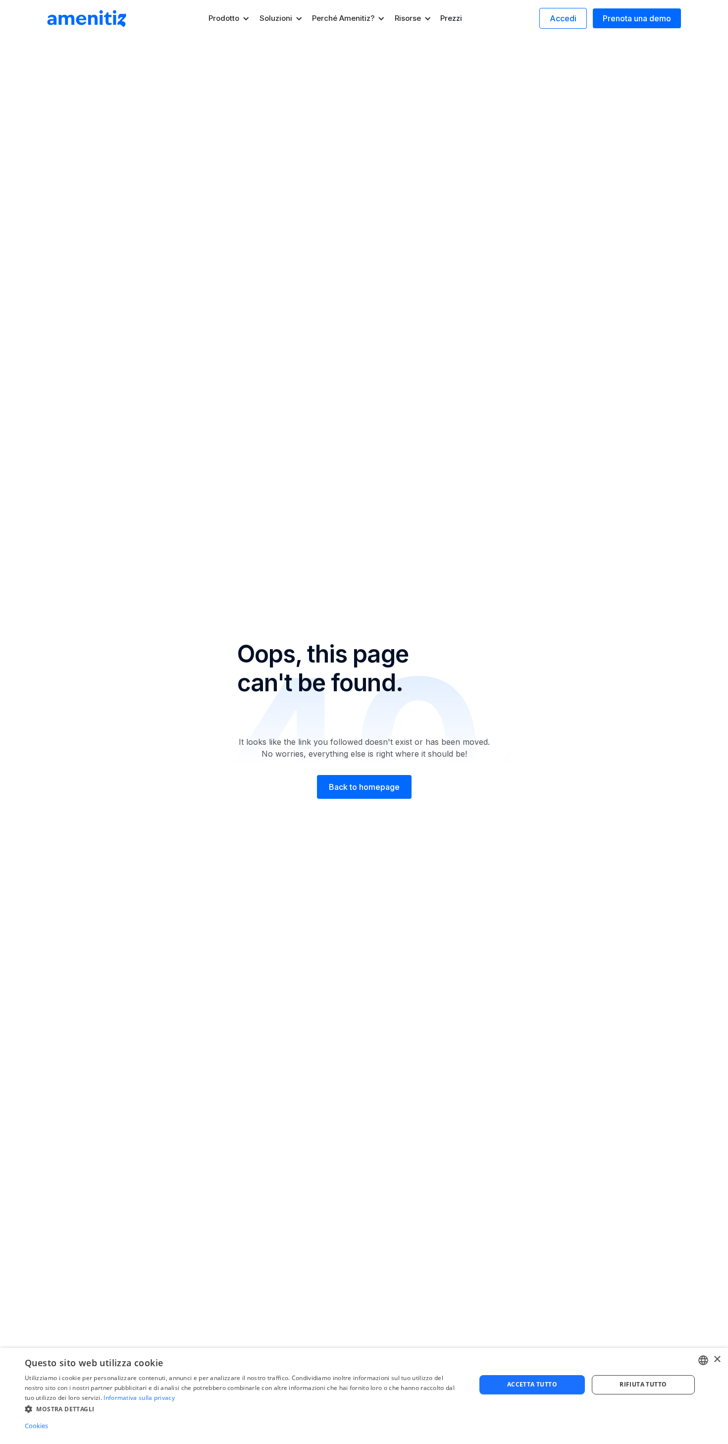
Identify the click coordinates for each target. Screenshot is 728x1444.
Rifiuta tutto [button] (643, 1384)
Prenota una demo (637, 18)
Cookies (36, 1425)
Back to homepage (364, 787)
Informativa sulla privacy (139, 1397)
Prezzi (451, 18)
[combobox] (703, 1360)
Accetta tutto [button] (532, 1384)
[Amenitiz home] (86, 18)
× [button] (717, 1359)
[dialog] (364, 1396)
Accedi (563, 18)
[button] (229, 18)
